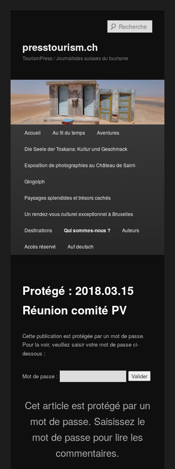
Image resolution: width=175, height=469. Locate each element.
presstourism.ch (60, 47)
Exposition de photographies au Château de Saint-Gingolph (80, 173)
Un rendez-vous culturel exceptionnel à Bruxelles (78, 213)
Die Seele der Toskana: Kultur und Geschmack (75, 148)
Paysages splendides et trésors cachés (67, 197)
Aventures (108, 132)
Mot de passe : (40, 376)
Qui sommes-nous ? (87, 230)
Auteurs (130, 230)
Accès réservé (40, 246)
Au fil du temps (68, 132)
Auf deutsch (81, 246)
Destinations (38, 230)
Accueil (32, 132)
